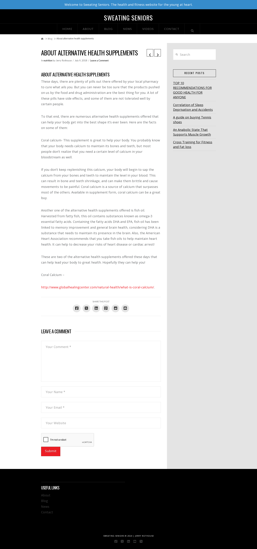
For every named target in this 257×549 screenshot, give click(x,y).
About (45, 495)
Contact (47, 512)
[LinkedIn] (128, 541)
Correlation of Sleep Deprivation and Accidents (193, 107)
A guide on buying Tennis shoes (192, 119)
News (45, 506)
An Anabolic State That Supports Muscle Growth (192, 132)
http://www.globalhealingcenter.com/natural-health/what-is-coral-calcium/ (97, 287)
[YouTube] (134, 541)
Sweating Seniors (128, 18)
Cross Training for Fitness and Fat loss (192, 144)
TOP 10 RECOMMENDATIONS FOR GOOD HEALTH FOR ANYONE (192, 90)
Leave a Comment (99, 60)
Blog (44, 501)
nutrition (48, 60)
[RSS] (141, 541)
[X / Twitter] (122, 541)
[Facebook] (116, 541)
